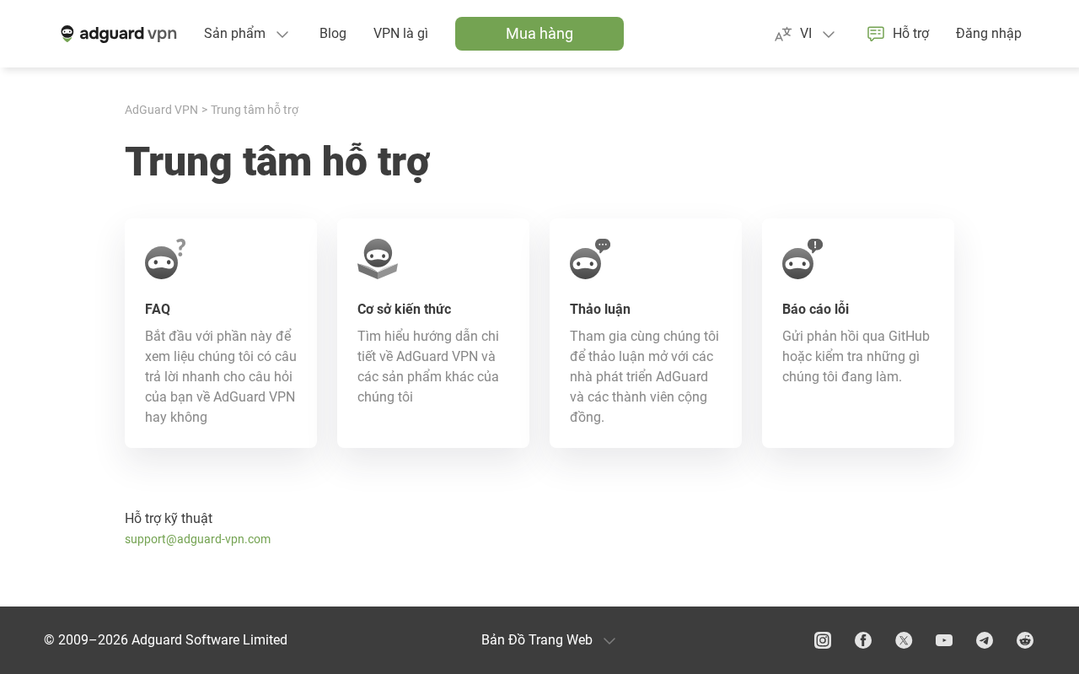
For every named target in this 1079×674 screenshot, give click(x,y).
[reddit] (1025, 640)
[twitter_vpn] (904, 640)
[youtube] (944, 640)
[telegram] (984, 640)
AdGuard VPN (161, 109)
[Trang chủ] (117, 34)
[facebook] (863, 640)
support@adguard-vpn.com (198, 539)
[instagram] (823, 640)
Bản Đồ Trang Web (537, 640)
